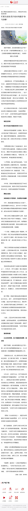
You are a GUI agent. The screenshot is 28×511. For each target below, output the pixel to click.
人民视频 (4, 501)
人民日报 (4, 492)
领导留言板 (22, 492)
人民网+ (10, 492)
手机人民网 (16, 492)
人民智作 (16, 501)
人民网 (1, 6)
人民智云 (10, 501)
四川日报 (21, 24)
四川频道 (7, 6)
